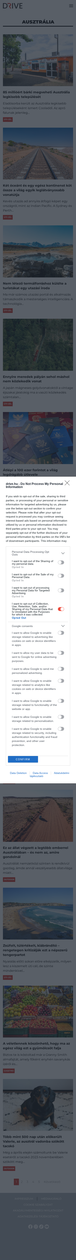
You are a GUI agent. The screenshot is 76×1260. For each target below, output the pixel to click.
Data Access (40, 773)
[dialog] (38, 630)
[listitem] (38, 553)
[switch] (61, 562)
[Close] (68, 484)
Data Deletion (18, 773)
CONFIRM (23, 759)
